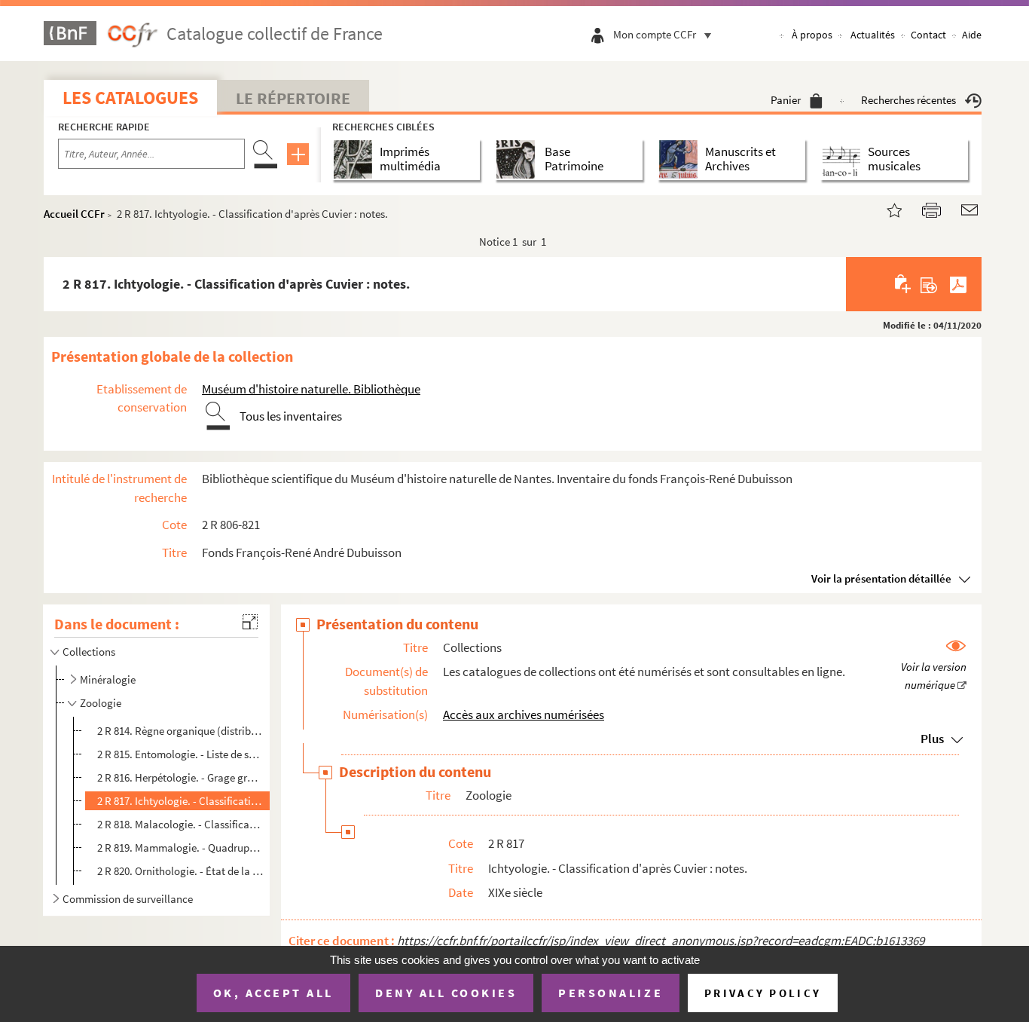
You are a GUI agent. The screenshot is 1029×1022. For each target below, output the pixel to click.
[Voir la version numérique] (933, 666)
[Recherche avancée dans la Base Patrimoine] (518, 159)
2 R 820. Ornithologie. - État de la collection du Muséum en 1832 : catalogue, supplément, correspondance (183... (180, 871)
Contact (928, 34)
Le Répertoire (293, 98)
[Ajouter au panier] (903, 284)
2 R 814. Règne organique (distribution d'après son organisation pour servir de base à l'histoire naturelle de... (180, 731)
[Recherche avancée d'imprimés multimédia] (356, 159)
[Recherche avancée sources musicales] (844, 159)
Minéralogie (108, 679)
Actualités (872, 34)
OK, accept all (273, 992)
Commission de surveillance (128, 899)
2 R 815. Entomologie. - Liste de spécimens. (180, 754)
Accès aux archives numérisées (523, 714)
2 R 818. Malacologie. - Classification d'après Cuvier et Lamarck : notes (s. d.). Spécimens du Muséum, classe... (180, 824)
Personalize (610, 992)
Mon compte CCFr (654, 34)
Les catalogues (130, 97)
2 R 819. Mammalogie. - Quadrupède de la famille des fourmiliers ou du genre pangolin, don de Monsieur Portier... (180, 847)
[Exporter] (929, 284)
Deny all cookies (446, 992)
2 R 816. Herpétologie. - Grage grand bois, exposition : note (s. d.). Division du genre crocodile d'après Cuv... (180, 777)
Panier (786, 100)
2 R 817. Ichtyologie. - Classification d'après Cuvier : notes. (180, 801)
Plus (932, 738)
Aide (972, 34)
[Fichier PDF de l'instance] (958, 284)
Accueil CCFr (74, 214)
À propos (812, 34)
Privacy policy (762, 993)
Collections (89, 651)
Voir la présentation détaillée (881, 578)
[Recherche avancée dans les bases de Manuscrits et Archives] (681, 159)
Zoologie (100, 703)
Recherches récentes (908, 100)
